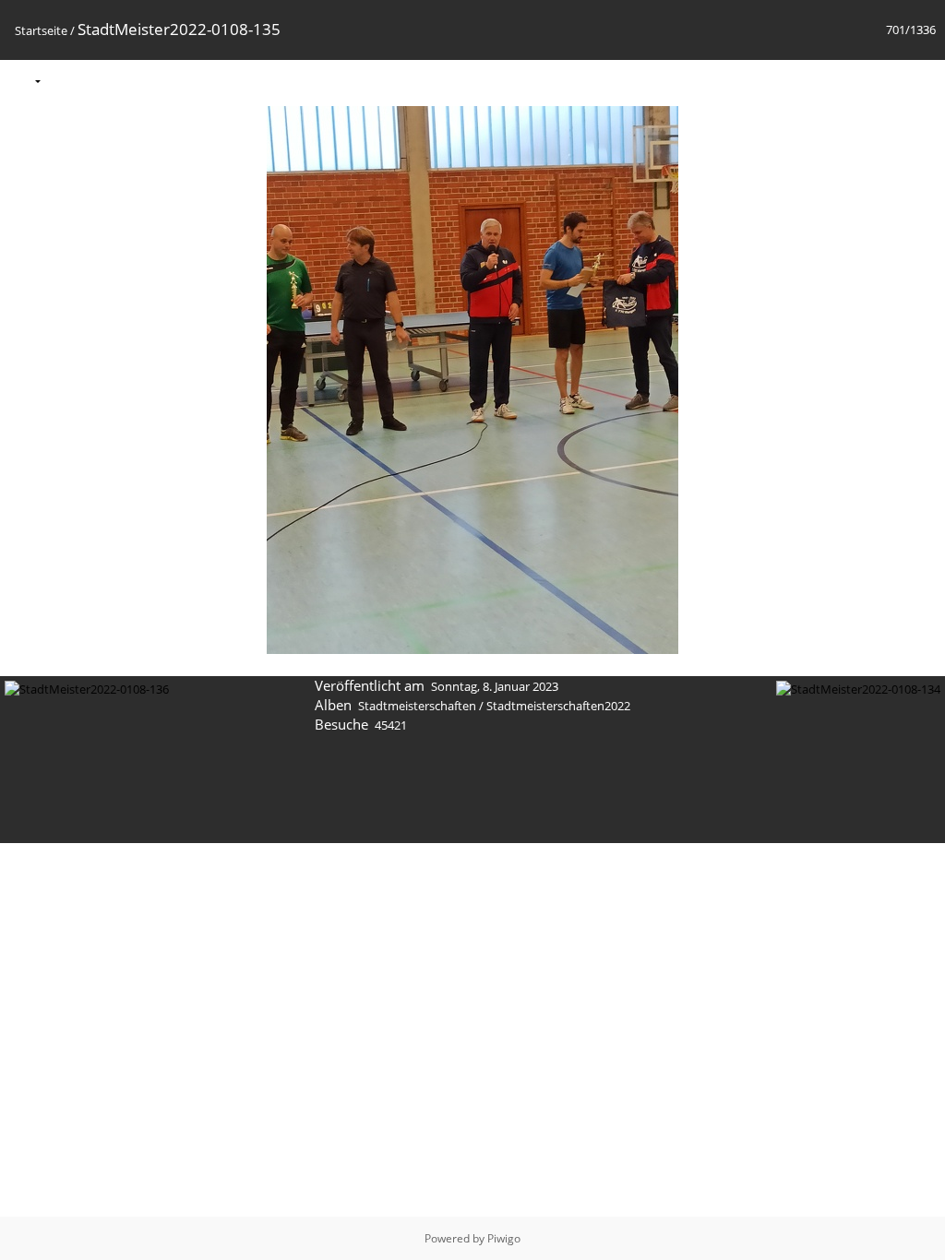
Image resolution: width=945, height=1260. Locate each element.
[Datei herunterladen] (144, 79)
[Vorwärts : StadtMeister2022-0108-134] (920, 79)
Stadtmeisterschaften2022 (558, 705)
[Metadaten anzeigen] (105, 79)
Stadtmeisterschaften (417, 705)
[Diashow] (66, 79)
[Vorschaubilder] (842, 79)
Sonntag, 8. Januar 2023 (494, 686)
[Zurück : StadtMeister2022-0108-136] (881, 79)
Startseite (41, 30)
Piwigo (503, 1238)
